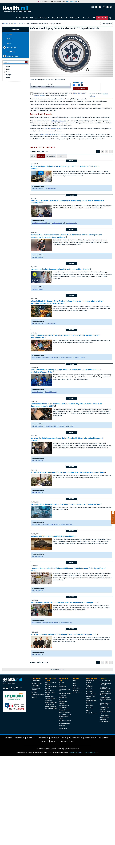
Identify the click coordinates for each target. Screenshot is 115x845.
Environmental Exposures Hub (62, 696)
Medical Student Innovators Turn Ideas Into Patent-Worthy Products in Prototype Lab (64, 602)
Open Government (103, 738)
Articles (9, 34)
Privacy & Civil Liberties (65, 721)
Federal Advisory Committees (36, 689)
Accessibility (54, 738)
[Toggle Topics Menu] (66, 18)
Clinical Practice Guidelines (90, 681)
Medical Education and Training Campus (51, 703)
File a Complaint (104, 722)
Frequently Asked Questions (90, 697)
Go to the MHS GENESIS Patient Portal (106, 688)
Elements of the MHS (37, 683)
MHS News (73, 18)
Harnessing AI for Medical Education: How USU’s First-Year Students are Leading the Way (65, 504)
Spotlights (8, 75)
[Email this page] (82, 85)
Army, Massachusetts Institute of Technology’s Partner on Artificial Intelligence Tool (63, 634)
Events (8, 69)
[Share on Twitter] (77, 85)
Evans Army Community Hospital (52, 129)
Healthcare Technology (37, 189)
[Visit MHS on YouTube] (107, 7)
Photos (8, 39)
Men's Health (62, 726)
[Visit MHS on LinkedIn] (96, 7)
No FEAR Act (30, 738)
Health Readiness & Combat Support (41, 223)
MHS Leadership (36, 681)
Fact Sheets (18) (51, 156)
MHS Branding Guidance (38, 695)
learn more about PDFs (90, 752)
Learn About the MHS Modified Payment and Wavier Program (105, 693)
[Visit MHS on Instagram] (93, 7)
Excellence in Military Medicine (66, 426)
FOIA (63, 738)
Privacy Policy (18, 738)
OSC (72, 741)
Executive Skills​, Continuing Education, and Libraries (50, 698)
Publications (89, 708)
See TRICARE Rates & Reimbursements (105, 704)
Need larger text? (107, 23)
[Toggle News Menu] (78, 18)
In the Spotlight (11, 47)
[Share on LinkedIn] (79, 85)
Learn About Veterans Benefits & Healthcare (105, 698)
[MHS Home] (13, 684)
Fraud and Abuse (42, 738)
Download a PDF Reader (75, 752)
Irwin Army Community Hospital (58, 121)
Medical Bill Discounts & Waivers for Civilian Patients (65, 716)
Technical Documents (91, 713)
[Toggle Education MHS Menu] (48, 18)
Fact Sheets (89, 689)
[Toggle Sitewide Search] (110, 18)
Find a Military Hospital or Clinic (105, 684)
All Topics (61, 682)
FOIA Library (89, 691)
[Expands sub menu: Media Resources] (4, 56)
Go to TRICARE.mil (105, 681)
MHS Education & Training (38, 18)
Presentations (89, 705)
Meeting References (91, 700)
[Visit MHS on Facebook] (100, 7)
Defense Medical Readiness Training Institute (50, 692)
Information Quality (89, 738)
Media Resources (12, 56)
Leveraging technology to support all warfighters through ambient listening (60, 269)
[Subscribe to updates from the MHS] (111, 7)
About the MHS (21, 18)
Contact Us (34, 697)
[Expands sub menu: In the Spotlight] (4, 47)
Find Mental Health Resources (104, 708)
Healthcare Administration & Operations (63, 701)
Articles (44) (41, 156)
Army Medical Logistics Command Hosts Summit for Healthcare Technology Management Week (67, 472)
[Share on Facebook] (74, 85)
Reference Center (87, 18)
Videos (8, 43)
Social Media (10, 52)
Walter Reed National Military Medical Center (52, 134)
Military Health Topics (58, 18)
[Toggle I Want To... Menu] (105, 18)
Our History (34, 692)
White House (63, 741)
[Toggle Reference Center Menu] (94, 18)
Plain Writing (43, 741)
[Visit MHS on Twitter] (104, 7)
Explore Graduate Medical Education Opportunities (104, 717)
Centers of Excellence (64, 710)
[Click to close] (113, 512)
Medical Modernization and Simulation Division (51, 707)
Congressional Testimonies (89, 685)
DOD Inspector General (74, 738)
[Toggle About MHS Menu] (26, 18)
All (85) (33, 156)
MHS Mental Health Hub (65, 693)
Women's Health (63, 728)
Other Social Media (81, 88)
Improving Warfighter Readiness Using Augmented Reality (53, 536)
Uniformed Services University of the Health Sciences (45, 358)
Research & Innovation (50, 189)
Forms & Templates (91, 694)
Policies (88, 703)
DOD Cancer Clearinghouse (62, 686)
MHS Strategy (35, 685)
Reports (88, 710)
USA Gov (53, 741)
